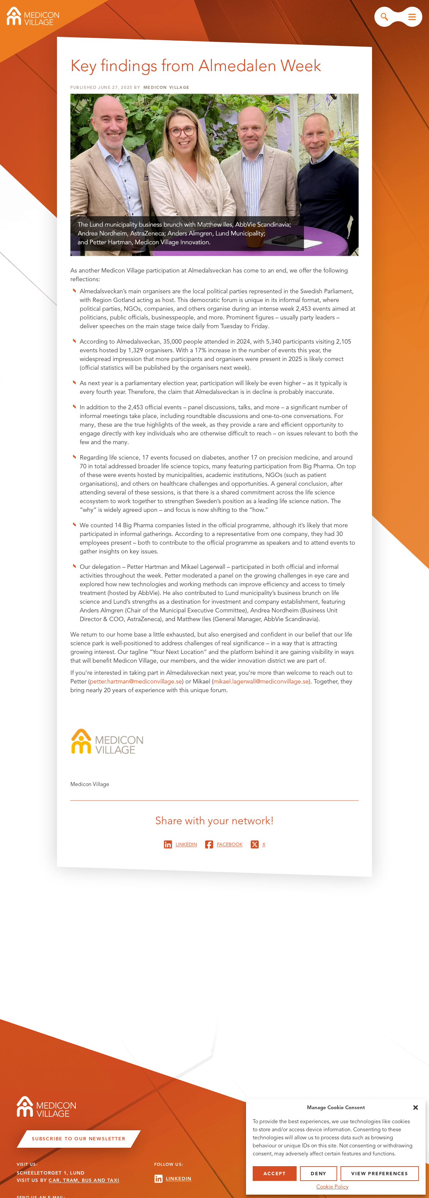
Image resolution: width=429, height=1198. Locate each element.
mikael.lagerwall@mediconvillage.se (261, 681)
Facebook (230, 844)
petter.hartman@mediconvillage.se (136, 681)
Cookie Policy (332, 1187)
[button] (415, 1107)
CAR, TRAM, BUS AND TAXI (84, 1180)
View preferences (379, 1174)
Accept (274, 1174)
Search (384, 17)
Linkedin (186, 844)
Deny (318, 1174)
